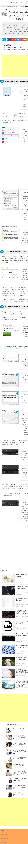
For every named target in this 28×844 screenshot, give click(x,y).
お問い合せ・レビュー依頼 (7, 838)
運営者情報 (3, 842)
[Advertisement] (14, 708)
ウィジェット (4, 834)
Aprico (2, 830)
